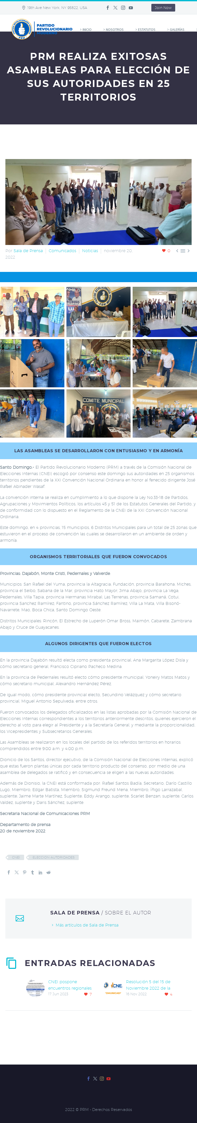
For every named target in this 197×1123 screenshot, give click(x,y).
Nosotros (115, 29)
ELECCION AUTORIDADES (54, 857)
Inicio (87, 29)
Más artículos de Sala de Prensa (87, 925)
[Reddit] (48, 872)
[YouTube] (131, 8)
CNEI (16, 857)
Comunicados (62, 250)
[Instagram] (123, 8)
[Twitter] (115, 8)
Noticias (90, 250)
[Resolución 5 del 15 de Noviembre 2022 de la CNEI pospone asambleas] (115, 988)
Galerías (177, 29)
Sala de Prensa (28, 250)
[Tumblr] (33, 872)
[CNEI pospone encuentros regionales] (37, 988)
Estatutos (146, 29)
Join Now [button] (163, 8)
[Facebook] (108, 8)
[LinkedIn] (40, 872)
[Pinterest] (25, 872)
